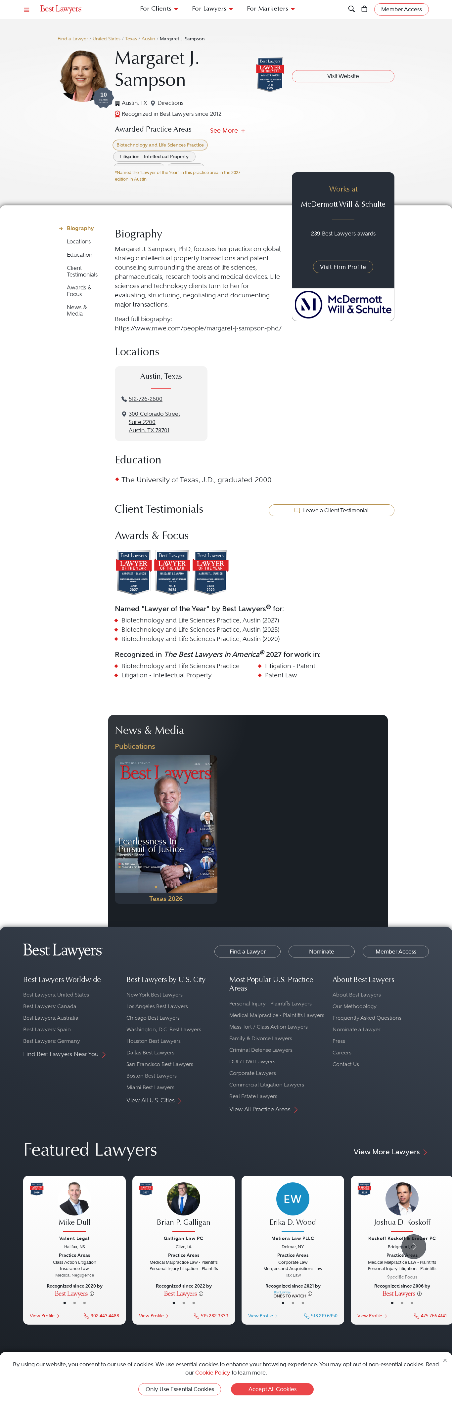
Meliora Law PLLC (292, 1238)
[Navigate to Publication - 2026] (166, 829)
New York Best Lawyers (154, 995)
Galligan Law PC (183, 1238)
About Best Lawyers (357, 995)
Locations (79, 241)
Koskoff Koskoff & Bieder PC (402, 1238)
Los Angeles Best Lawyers (157, 1006)
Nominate (321, 951)
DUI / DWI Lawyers (252, 1061)
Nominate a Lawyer (357, 1029)
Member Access (396, 951)
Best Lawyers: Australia (50, 1018)
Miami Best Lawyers (150, 1087)
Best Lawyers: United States (56, 995)
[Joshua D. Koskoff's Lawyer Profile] (402, 1207)
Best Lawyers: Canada (49, 1006)
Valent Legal (74, 1238)
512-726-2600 (145, 399)
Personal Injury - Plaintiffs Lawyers (270, 1003)
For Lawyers (209, 9)
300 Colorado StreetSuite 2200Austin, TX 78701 (154, 422)
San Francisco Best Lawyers (159, 1064)
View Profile (42, 1316)
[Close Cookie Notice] (445, 1360)
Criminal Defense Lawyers (261, 1050)
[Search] (351, 9)
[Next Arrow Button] (413, 1246)
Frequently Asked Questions (367, 1018)
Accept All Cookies (272, 1389)
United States (106, 39)
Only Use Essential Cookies (180, 1389)
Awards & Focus (79, 290)
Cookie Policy (212, 1372)
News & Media (77, 310)
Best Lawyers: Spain (47, 1029)
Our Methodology (355, 1006)
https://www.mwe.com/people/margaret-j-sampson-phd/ (198, 328)
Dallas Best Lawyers (150, 1052)
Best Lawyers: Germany (51, 1041)
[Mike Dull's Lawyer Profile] (74, 1207)
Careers (342, 1052)
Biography (80, 228)
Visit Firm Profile (343, 267)
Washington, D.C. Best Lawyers (163, 1029)
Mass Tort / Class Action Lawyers (268, 1027)
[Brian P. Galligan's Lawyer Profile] (183, 1207)
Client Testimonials (82, 271)
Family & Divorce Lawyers (260, 1038)
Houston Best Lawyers (153, 1041)
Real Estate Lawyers (253, 1096)
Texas (131, 39)
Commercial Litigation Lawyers (266, 1085)
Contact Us (346, 1064)
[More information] (92, 1293)
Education (79, 255)
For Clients (155, 9)
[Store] (364, 9)
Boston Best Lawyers (151, 1076)
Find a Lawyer (73, 39)
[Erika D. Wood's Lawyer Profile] (293, 1207)
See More (225, 130)
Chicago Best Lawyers (153, 1018)
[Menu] (26, 9)
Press (339, 1041)
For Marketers (267, 9)
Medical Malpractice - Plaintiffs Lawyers (276, 1015)
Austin (148, 39)
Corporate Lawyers (252, 1073)
